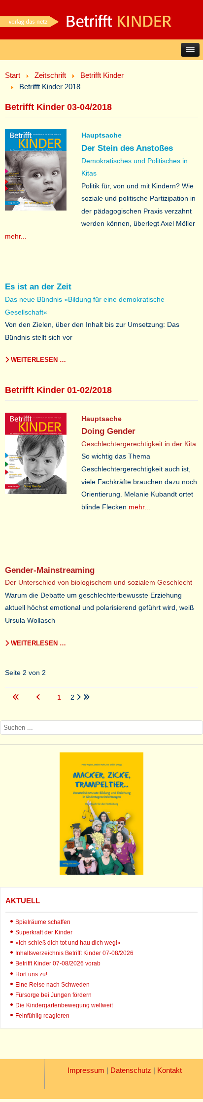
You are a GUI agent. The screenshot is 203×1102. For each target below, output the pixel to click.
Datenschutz (130, 1070)
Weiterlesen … (37, 359)
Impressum (86, 1070)
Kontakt (169, 1070)
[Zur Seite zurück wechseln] (39, 697)
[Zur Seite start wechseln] (17, 697)
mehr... (16, 236)
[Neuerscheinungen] (101, 872)
